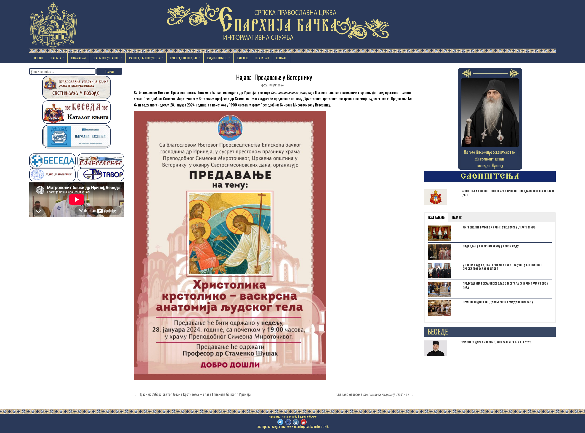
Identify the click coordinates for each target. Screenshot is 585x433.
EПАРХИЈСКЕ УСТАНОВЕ (106, 58)
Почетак (38, 58)
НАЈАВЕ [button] (457, 217)
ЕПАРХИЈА (55, 58)
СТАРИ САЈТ (262, 58)
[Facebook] (288, 422)
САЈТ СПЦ (242, 58)
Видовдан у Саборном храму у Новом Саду (491, 246)
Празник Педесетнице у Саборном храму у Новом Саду (498, 302)
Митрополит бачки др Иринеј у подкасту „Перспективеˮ (499, 227)
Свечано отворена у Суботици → (375, 394)
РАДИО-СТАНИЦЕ (217, 58)
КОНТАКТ (281, 58)
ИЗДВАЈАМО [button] (436, 217)
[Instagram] (296, 422)
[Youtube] (304, 422)
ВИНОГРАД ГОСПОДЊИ (183, 58)
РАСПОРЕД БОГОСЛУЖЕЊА (144, 58)
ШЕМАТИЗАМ (78, 58)
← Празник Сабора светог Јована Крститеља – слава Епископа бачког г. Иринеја (192, 394)
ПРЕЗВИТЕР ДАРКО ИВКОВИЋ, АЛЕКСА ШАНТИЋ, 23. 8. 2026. (496, 342)
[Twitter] (280, 422)
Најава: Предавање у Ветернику (274, 77)
